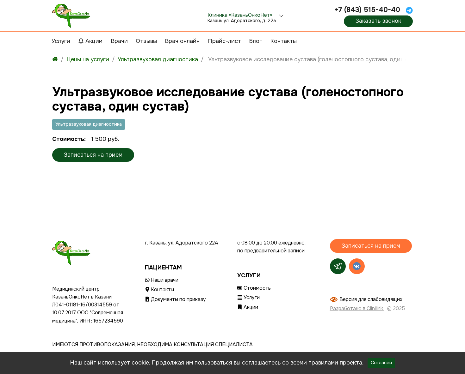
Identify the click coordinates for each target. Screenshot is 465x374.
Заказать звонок (378, 20)
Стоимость (256, 288)
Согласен (381, 363)
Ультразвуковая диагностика (88, 124)
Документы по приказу (178, 299)
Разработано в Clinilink (357, 308)
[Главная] (55, 59)
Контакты (162, 290)
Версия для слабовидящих (370, 299)
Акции (250, 307)
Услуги (251, 297)
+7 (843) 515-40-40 (367, 9)
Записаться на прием (93, 154)
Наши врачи (164, 280)
